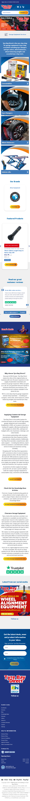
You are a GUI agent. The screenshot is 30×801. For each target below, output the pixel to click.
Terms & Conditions (5, 738)
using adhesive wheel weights (12, 495)
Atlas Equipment (18, 437)
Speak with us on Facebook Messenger (11, 767)
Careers (3, 724)
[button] (27, 7)
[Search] (23, 12)
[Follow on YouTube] (27, 2)
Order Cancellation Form (6, 744)
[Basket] (23, 7)
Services (3, 710)
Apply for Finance (5, 742)
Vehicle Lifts (6, 172)
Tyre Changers (7, 113)
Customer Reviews (5, 722)
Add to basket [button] (10, 264)
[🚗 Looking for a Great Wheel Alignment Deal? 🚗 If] (15, 600)
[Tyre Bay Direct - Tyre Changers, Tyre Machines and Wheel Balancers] (6, 7)
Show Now (14, 207)
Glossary (3, 716)
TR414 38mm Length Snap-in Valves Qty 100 (14, 251)
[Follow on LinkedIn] (25, 2)
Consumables (7, 83)
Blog (2, 712)
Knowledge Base (5, 714)
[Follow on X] (23, 2)
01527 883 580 (10, 752)
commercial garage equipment (10, 383)
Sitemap (3, 726)
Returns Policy (4, 736)
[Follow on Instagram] (12, 623)
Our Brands (3, 707)
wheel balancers (19, 397)
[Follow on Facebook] (20, 2)
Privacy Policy (4, 740)
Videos (2, 718)
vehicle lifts (11, 397)
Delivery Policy (4, 734)
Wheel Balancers (8, 143)
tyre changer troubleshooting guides (16, 493)
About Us (3, 720)
